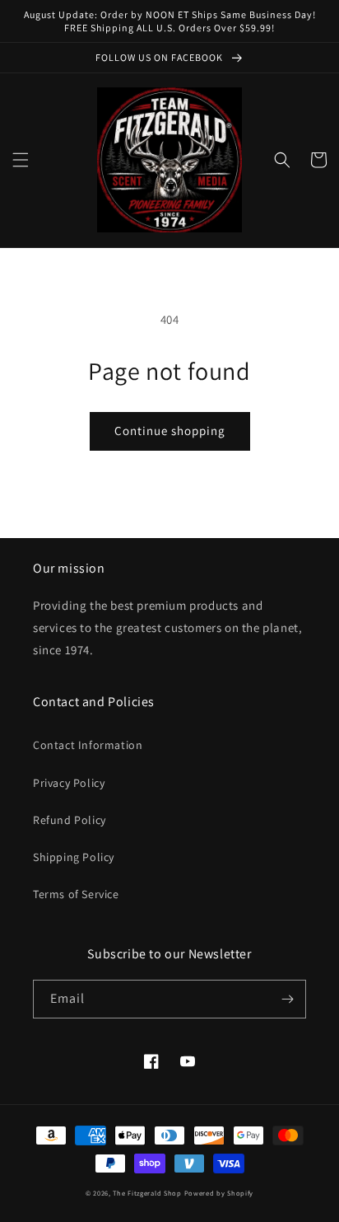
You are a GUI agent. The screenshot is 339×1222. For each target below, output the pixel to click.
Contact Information (87, 744)
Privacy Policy (68, 782)
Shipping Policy (73, 857)
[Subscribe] (287, 999)
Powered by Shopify (219, 1192)
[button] (20, 160)
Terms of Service (76, 894)
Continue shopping (169, 430)
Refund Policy (69, 819)
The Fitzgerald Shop (147, 1192)
